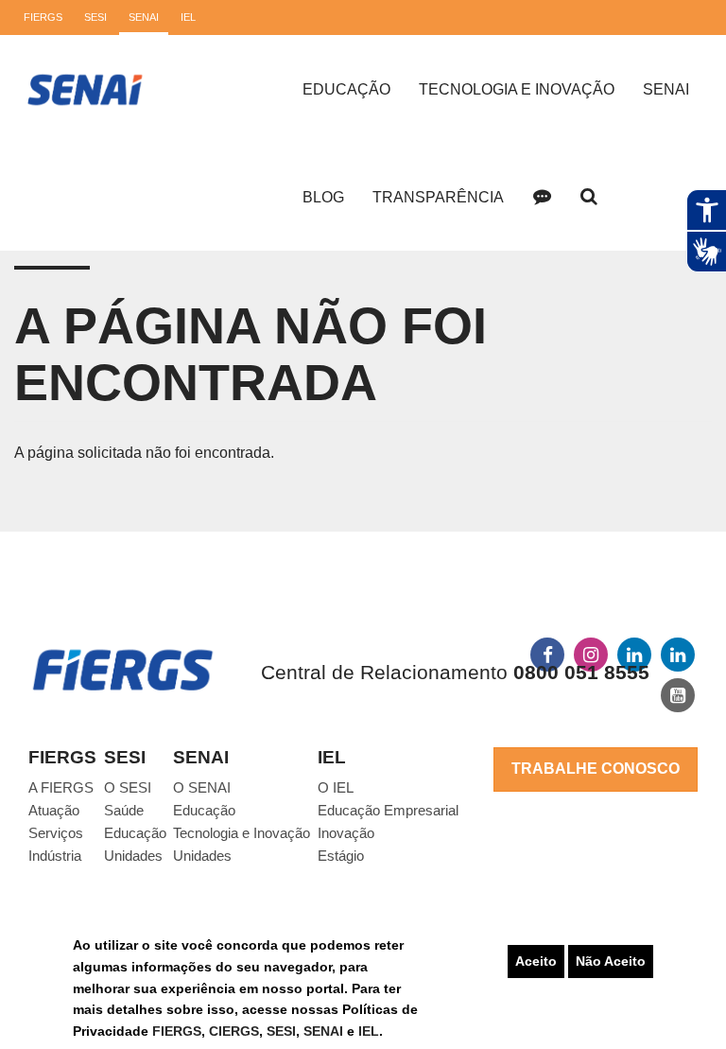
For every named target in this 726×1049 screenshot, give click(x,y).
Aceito (536, 961)
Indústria (54, 856)
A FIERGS (61, 787)
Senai (666, 89)
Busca (589, 197)
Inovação (346, 833)
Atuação (53, 810)
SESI (281, 1031)
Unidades (133, 856)
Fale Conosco (541, 197)
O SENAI (202, 787)
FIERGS (176, 1031)
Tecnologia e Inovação (516, 89)
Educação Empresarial (388, 810)
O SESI (127, 787)
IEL (368, 1031)
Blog (323, 197)
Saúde (124, 810)
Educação (346, 89)
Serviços (55, 833)
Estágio (341, 856)
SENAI (325, 1031)
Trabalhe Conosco (595, 769)
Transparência (438, 197)
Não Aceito (611, 961)
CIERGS (234, 1031)
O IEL (336, 787)
